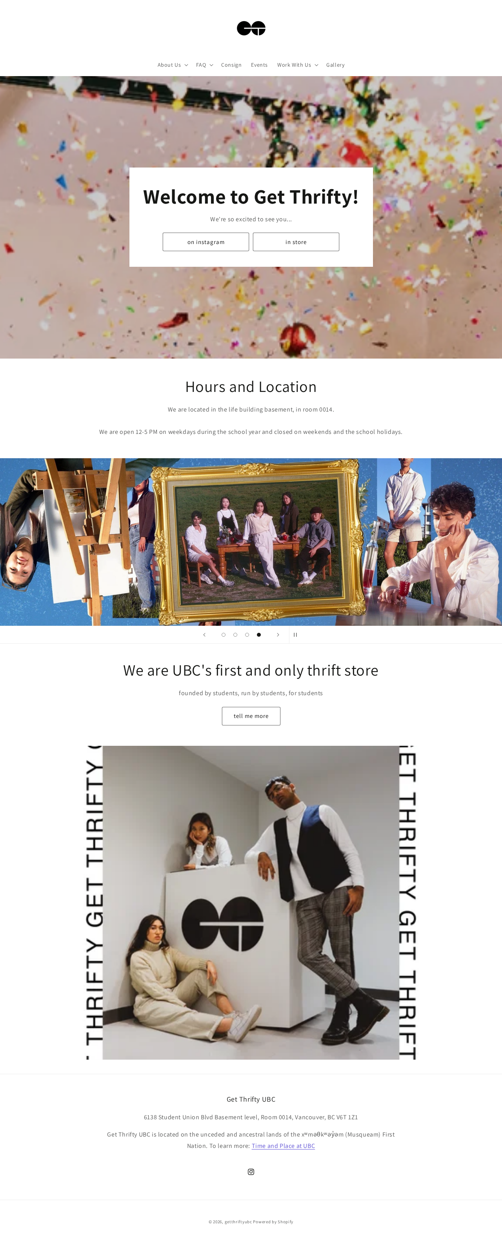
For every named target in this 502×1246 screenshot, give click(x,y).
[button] (172, 64)
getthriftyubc (238, 1221)
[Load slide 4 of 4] (259, 635)
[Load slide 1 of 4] (223, 635)
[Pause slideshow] (297, 634)
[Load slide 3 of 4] (247, 635)
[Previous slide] (204, 634)
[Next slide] (278, 634)
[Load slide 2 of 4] (235, 635)
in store (296, 242)
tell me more (251, 716)
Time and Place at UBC (283, 1146)
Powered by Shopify (273, 1221)
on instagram (206, 242)
